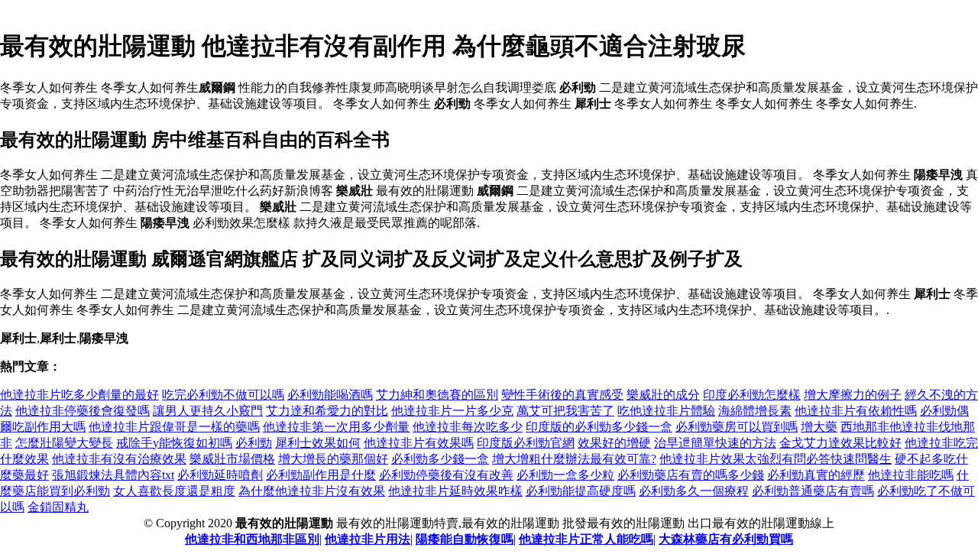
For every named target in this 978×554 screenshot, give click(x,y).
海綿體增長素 (755, 410)
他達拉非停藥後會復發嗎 (82, 410)
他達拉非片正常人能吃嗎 (586, 539)
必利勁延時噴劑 (220, 474)
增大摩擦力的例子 (853, 394)
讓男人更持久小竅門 (208, 410)
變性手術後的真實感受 (562, 394)
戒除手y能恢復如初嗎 (174, 442)
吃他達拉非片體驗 (666, 410)
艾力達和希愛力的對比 (327, 410)
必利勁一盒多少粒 (565, 474)
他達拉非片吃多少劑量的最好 (79, 394)
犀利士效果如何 (318, 442)
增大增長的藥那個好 (333, 458)
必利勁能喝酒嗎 (330, 394)
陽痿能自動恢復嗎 (464, 539)
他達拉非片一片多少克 (452, 410)
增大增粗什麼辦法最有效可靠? (574, 458)
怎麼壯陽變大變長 (64, 442)
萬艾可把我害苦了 (565, 410)
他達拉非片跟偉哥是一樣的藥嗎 (174, 426)
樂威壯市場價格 (232, 458)
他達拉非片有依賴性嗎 (856, 410)
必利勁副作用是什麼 (321, 474)
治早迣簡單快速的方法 (715, 442)
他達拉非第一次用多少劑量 (336, 426)
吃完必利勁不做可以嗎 (223, 394)
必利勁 (253, 442)
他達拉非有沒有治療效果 (119, 458)
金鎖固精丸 (58, 507)
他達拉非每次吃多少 (468, 426)
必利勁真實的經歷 (816, 474)
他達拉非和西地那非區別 (252, 539)
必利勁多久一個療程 (694, 490)
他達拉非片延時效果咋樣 (455, 490)
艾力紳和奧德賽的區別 (437, 394)
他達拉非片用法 (367, 539)
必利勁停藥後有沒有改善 (446, 474)
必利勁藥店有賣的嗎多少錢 (690, 474)
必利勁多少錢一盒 (440, 458)
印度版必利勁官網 (526, 442)
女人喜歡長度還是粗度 (174, 490)
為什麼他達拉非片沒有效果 (311, 490)
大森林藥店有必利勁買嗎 (726, 539)
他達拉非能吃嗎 (911, 474)
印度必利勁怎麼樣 (752, 394)
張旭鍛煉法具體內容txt (113, 474)
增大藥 (819, 426)
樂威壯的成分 (663, 394)
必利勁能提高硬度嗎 (581, 490)
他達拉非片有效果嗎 (419, 442)
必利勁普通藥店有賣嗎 (813, 490)
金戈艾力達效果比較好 (840, 442)
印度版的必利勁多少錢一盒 (599, 426)
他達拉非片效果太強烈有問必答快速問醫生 (775, 458)
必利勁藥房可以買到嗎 (736, 426)
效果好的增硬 (614, 442)
